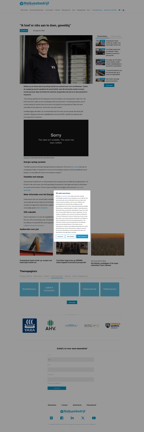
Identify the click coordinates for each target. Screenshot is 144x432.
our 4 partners (64, 196)
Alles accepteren (82, 236)
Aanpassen (60, 236)
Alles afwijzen (70, 236)
